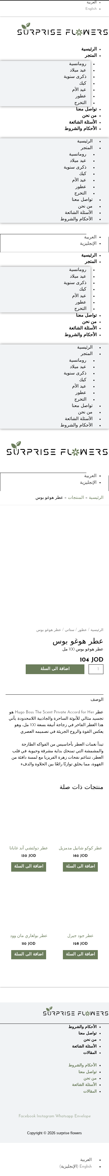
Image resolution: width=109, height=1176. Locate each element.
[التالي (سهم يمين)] (91, 1154)
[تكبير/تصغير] (103, 1147)
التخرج (80, 103)
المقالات (90, 1053)
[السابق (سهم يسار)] (103, 1154)
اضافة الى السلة (55, 669)
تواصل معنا (86, 109)
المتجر (91, 55)
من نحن (89, 116)
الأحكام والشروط (81, 129)
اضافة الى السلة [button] (80, 866)
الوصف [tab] (97, 700)
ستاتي (69, 630)
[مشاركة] (78, 1147)
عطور (82, 630)
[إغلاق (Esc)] (66, 1147)
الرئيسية (89, 49)
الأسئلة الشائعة (83, 122)
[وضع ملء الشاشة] (91, 1147)
